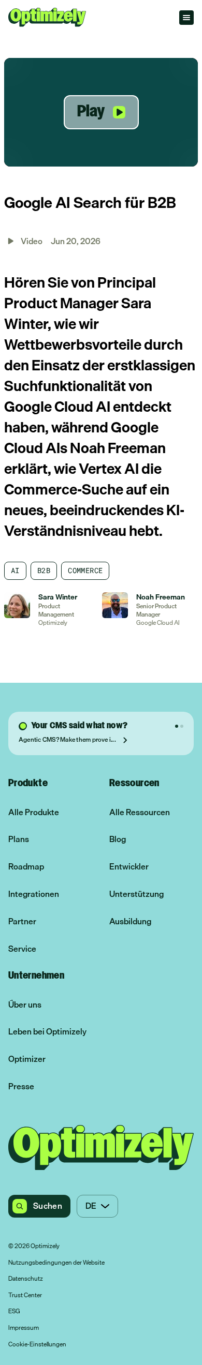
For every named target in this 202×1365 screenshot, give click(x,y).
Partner (22, 921)
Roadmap (26, 866)
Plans (18, 839)
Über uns (24, 1004)
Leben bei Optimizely (47, 1031)
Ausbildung (130, 921)
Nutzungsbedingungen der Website (56, 1263)
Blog (117, 839)
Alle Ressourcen (139, 812)
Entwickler (129, 866)
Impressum (23, 1328)
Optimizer (27, 1059)
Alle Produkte (33, 812)
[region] (101, 112)
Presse (21, 1086)
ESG (14, 1312)
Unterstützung (136, 894)
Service (22, 948)
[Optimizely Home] (47, 17)
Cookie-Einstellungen (37, 1345)
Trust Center (25, 1296)
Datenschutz (25, 1279)
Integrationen (33, 894)
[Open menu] (186, 17)
